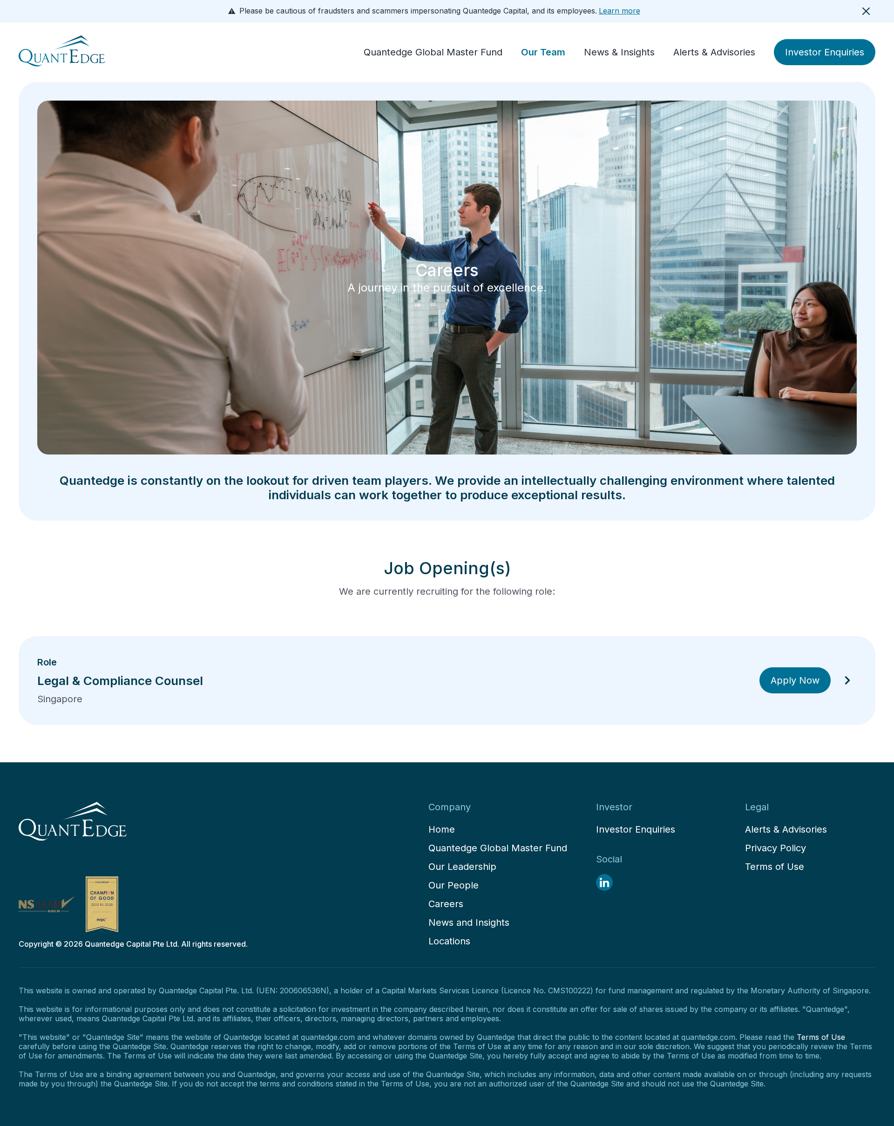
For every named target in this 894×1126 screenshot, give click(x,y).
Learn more (619, 11)
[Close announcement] (866, 11)
